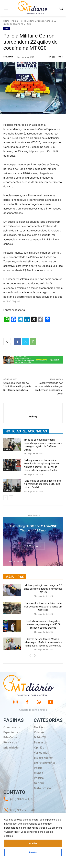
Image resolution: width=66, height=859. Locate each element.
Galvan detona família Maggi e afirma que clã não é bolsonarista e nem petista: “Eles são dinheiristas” (43, 642)
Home (6, 20)
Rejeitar (33, 852)
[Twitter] (25, 341)
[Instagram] (15, 702)
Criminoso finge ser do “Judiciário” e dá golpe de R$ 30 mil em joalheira (17, 386)
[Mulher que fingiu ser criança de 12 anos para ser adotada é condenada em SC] (12, 590)
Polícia (15, 20)
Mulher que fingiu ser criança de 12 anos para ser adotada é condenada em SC (43, 588)
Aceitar (33, 843)
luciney (9, 56)
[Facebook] (17, 341)
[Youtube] (50, 702)
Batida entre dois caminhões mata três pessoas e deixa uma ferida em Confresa (43, 606)
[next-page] (11, 497)
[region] (33, 836)
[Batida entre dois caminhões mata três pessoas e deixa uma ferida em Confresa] (12, 608)
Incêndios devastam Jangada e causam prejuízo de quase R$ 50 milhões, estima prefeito (43, 624)
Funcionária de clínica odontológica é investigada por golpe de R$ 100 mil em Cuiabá (42, 484)
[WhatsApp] (33, 341)
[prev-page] (5, 497)
